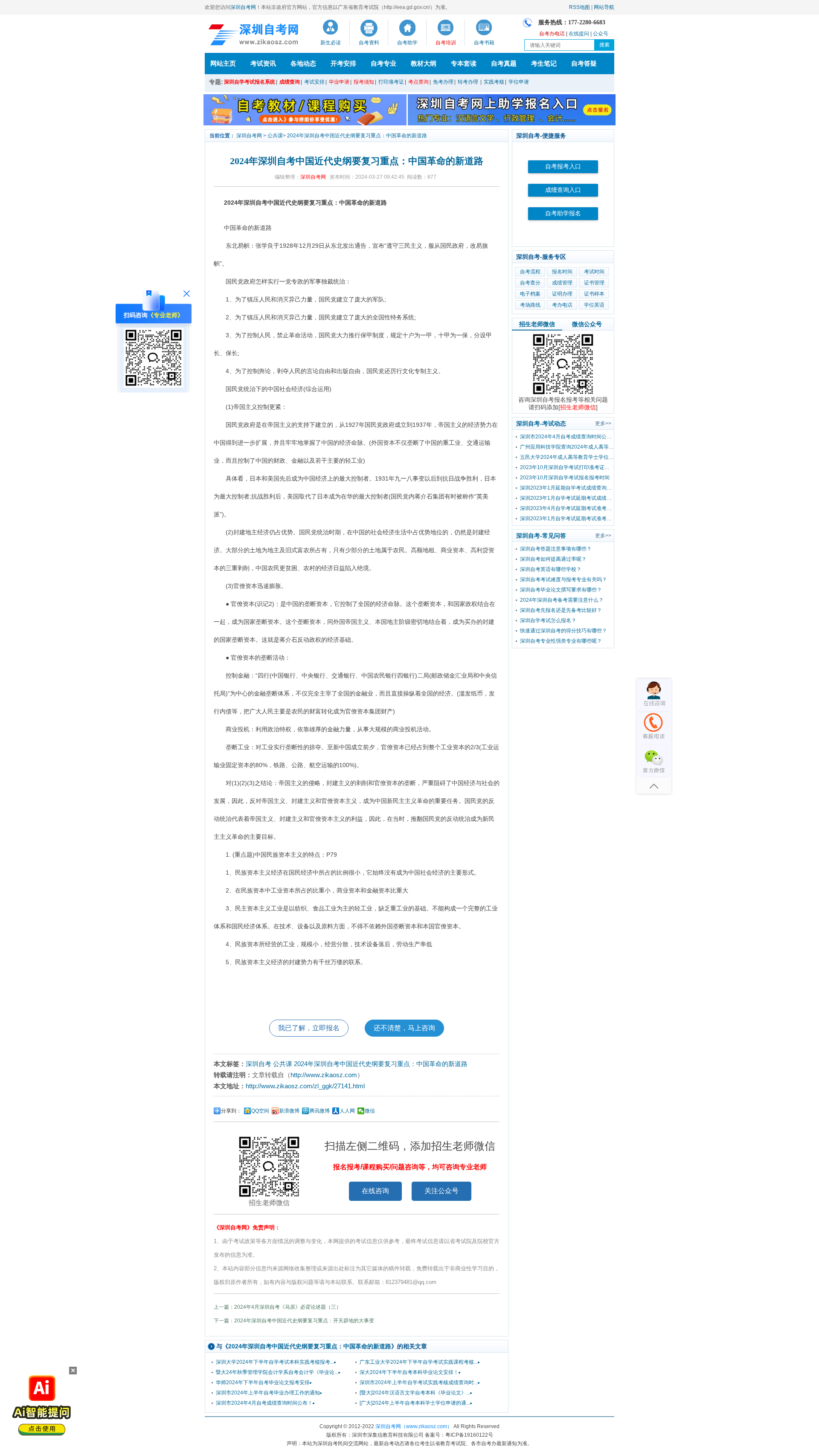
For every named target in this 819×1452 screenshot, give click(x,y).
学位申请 (518, 82)
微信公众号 (587, 324)
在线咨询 (375, 1190)
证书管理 (594, 283)
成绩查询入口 (563, 190)
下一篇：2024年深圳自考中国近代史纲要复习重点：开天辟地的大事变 (294, 1321)
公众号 (600, 34)
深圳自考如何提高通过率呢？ (553, 559)
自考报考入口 (563, 166)
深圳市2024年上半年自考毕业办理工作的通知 (268, 1393)
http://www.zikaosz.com (323, 1074)
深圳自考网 (243, 7)
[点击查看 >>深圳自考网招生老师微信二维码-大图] (563, 394)
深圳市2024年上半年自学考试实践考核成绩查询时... (419, 1382)
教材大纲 (423, 63)
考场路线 (530, 305)
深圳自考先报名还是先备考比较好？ (561, 610)
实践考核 (494, 82)
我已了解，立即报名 (309, 1028)
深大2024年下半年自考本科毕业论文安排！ (409, 1372)
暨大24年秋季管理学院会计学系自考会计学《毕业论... (277, 1372)
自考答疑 (584, 63)
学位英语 (594, 305)
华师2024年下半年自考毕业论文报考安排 (263, 1382)
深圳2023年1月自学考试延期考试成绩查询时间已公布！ (567, 498)
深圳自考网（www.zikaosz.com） (413, 1426)
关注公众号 (441, 1190)
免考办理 (443, 82)
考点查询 (418, 82)
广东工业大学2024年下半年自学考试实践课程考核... (419, 1362)
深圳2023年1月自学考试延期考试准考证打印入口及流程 (567, 519)
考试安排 (314, 82)
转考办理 (468, 82)
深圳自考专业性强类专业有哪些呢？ (561, 641)
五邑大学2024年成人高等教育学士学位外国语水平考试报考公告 (567, 457)
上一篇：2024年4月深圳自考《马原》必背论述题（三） (277, 1307)
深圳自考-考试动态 (541, 423)
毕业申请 (339, 82)
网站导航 (604, 7)
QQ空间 (260, 1111)
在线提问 (579, 34)
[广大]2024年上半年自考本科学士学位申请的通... (415, 1403)
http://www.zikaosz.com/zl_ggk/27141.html (305, 1086)
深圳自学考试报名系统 (249, 82)
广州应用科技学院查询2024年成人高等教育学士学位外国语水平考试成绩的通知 (567, 447)
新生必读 (330, 43)
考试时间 (594, 272)
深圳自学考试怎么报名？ (548, 620)
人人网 (347, 1111)
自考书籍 (484, 43)
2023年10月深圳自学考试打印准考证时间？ (567, 467)
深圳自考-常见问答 (541, 535)
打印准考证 (391, 82)
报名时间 (562, 272)
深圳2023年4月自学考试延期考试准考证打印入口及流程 (567, 508)
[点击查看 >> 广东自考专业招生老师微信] (153, 385)
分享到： (231, 1111)
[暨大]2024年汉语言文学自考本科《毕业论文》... (415, 1393)
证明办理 (562, 294)
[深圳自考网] (252, 36)
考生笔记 (544, 63)
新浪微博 (289, 1111)
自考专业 (383, 63)
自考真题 (504, 63)
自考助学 (407, 43)
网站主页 (223, 63)
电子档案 (530, 294)
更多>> (603, 423)
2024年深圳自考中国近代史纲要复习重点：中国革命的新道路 (357, 136)
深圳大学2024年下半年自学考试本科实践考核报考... (275, 1362)
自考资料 (369, 43)
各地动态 (303, 63)
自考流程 (530, 272)
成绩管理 (562, 283)
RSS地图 (579, 7)
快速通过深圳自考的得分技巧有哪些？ (563, 631)
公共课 (275, 136)
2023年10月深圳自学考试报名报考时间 (565, 478)
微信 (370, 1111)
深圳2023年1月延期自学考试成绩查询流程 (567, 488)
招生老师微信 (537, 324)
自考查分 (530, 283)
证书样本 (594, 294)
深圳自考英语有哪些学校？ (550, 569)
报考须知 (364, 82)
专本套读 (463, 63)
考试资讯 (263, 63)
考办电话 (562, 305)
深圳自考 (258, 1063)
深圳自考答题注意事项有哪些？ (556, 549)
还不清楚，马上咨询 (404, 1028)
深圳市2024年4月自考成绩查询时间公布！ (264, 1403)
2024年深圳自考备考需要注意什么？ (562, 600)
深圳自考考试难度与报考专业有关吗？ (563, 580)
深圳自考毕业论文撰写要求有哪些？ (561, 590)
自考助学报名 (563, 213)
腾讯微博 (319, 1111)
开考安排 (343, 63)
